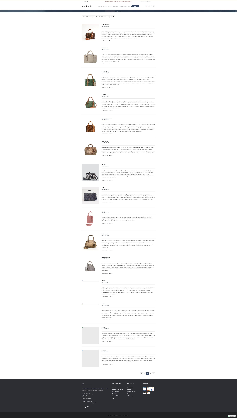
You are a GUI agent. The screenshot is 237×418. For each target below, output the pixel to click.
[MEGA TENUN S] (90, 32)
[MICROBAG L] (90, 56)
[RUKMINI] (90, 288)
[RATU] (90, 195)
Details (111, 40)
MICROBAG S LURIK (107, 118)
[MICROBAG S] (90, 102)
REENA (103, 211)
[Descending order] (96, 17)
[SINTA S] (90, 358)
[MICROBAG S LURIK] (90, 125)
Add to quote (105, 40)
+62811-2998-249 (90, 401)
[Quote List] (151, 6)
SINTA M (104, 327)
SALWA (103, 304)
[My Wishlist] (154, 6)
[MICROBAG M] (90, 79)
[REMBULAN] (90, 241)
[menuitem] (146, 6)
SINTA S (103, 350)
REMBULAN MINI (106, 257)
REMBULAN (105, 234)
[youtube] (87, 1)
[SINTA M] (90, 335)
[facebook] (82, 1)
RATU (103, 187)
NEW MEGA (105, 141)
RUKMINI (104, 280)
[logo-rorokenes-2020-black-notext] (87, 4)
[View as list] (113, 17)
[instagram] (85, 1)
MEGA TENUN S (105, 24)
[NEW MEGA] (90, 149)
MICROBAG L (105, 48)
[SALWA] (90, 311)
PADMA (103, 164)
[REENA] (90, 218)
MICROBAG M (105, 71)
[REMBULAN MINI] (90, 265)
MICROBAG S (105, 94)
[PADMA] (90, 172)
